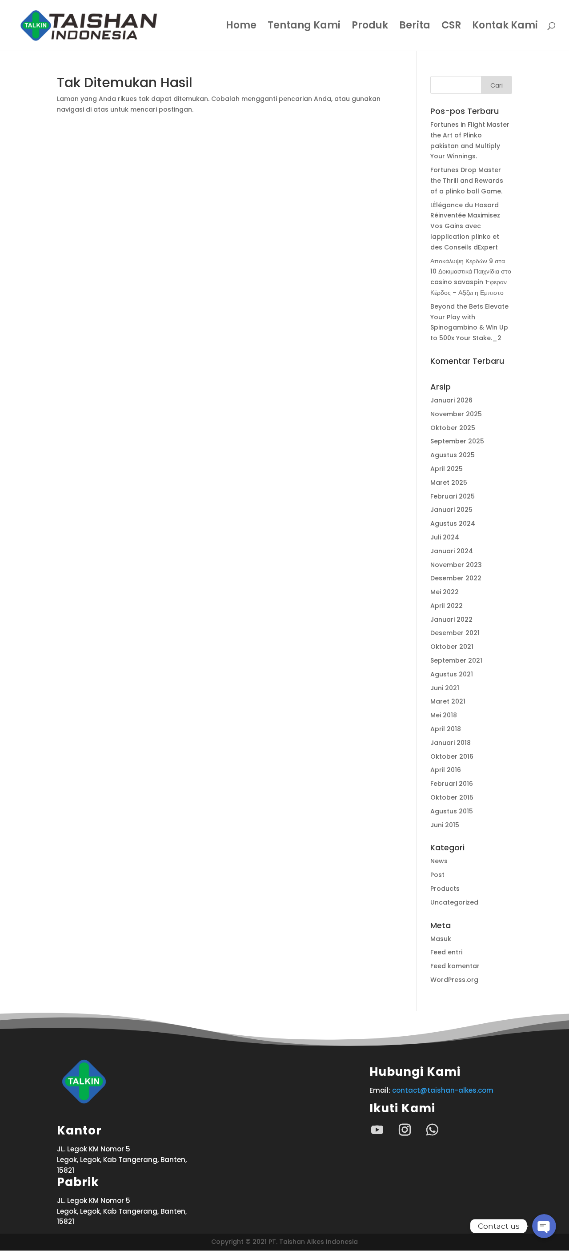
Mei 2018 (443, 715)
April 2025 (446, 468)
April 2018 (445, 728)
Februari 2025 (452, 496)
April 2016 (445, 769)
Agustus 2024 (452, 523)
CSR (451, 27)
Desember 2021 (455, 632)
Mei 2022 (444, 591)
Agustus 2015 (451, 811)
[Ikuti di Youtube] (377, 1130)
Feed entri (446, 952)
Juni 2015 (444, 825)
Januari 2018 (450, 742)
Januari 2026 (451, 400)
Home (241, 27)
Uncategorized (454, 902)
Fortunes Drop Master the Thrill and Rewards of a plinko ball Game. (466, 180)
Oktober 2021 (451, 646)
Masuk (440, 938)
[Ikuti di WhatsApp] (432, 1130)
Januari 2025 (451, 509)
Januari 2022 (451, 619)
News (439, 861)
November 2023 (456, 564)
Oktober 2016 (451, 756)
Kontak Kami (505, 27)
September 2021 (456, 660)
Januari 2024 (451, 551)
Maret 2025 (448, 482)
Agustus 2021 (451, 674)
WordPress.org (454, 979)
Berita (414, 27)
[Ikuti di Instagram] (405, 1130)
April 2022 (446, 605)
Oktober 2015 (451, 797)
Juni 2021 (444, 688)
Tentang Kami (304, 27)
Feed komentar (455, 965)
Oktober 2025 (452, 427)
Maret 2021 (447, 701)
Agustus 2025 (452, 455)
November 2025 (456, 414)
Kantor (79, 1130)
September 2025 (457, 441)
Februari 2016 (451, 783)
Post (437, 874)
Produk (370, 27)
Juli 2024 (444, 537)
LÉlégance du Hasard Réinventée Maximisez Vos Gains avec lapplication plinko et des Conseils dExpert (465, 226)
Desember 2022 (455, 578)
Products (445, 888)
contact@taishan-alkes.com (442, 1090)
